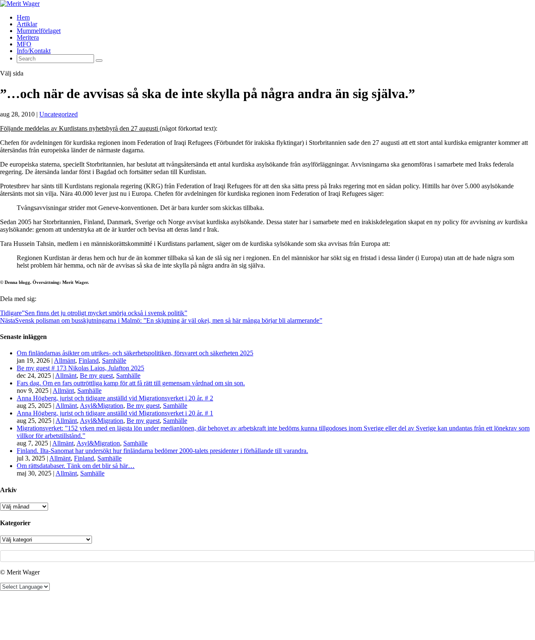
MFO (24, 44)
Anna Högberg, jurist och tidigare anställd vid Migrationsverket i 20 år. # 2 (115, 398)
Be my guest (96, 375)
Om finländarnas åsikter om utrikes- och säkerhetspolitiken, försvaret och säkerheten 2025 (135, 353)
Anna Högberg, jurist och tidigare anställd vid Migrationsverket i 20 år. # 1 (115, 413)
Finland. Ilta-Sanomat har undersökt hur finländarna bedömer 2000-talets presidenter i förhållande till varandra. (162, 450)
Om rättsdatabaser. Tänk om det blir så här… (76, 465)
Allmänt (64, 360)
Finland (89, 360)
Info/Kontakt (34, 50)
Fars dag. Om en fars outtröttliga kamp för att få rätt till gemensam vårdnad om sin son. (131, 383)
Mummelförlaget (39, 30)
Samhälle (114, 360)
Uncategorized (58, 114)
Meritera (28, 37)
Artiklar (27, 24)
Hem (23, 17)
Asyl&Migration (101, 405)
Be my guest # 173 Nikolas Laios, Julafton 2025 (80, 368)
